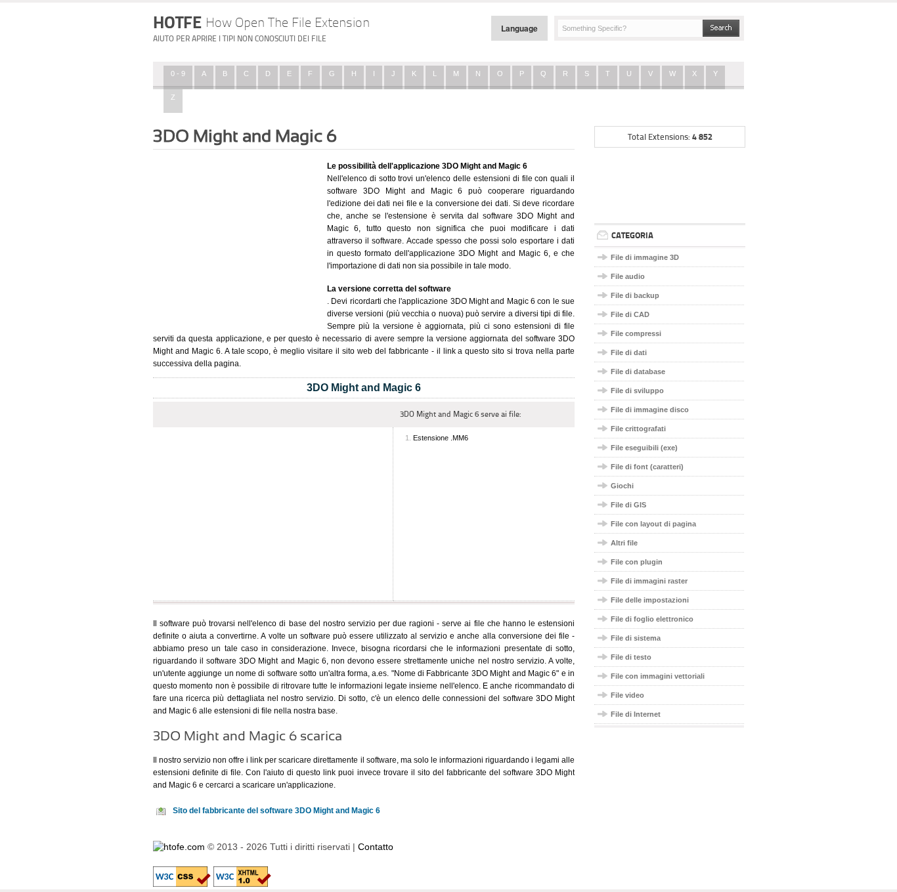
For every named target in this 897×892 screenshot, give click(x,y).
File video (627, 695)
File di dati (629, 352)
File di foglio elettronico (652, 619)
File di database (638, 371)
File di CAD (630, 314)
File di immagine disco (650, 410)
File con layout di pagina (653, 524)
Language (519, 28)
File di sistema (636, 638)
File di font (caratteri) (647, 467)
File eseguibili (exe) (644, 448)
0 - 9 (178, 73)
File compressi (636, 333)
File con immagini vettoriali (658, 676)
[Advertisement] (235, 238)
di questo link (311, 772)
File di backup (635, 295)
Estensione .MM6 (440, 438)
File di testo (631, 657)
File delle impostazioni (650, 600)
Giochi (622, 486)
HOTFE (261, 22)
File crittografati (638, 429)
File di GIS (628, 505)
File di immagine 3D (645, 257)
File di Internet (636, 714)
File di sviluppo (637, 390)
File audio (628, 276)
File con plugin (637, 562)
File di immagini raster (649, 581)
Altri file (624, 543)
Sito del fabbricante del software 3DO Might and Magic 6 (276, 810)
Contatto (375, 846)
